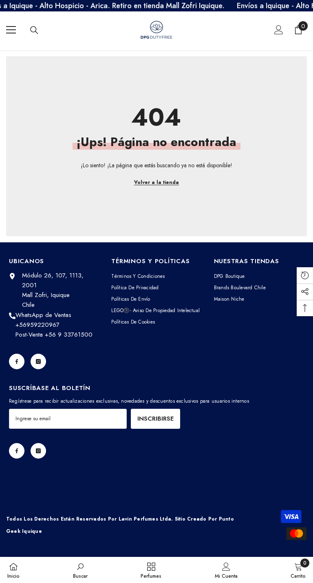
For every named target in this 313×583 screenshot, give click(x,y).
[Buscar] (34, 30)
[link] (80, 570)
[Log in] (278, 29)
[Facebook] (16, 361)
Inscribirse (155, 418)
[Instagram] (38, 361)
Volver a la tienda (156, 182)
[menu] (11, 30)
